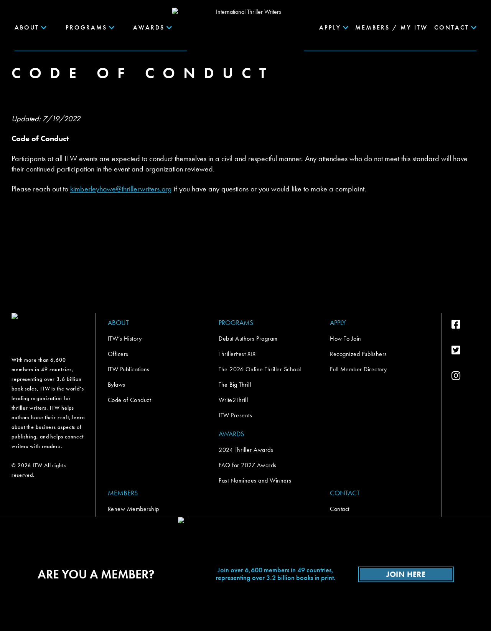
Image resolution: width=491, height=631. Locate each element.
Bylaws (116, 385)
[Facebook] (465, 324)
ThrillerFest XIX (237, 354)
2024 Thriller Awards (246, 450)
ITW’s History (125, 338)
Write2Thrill (233, 400)
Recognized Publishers (358, 354)
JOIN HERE (405, 574)
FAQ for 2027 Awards (248, 465)
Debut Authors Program (248, 338)
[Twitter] (465, 350)
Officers (118, 354)
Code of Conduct (129, 400)
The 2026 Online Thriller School (260, 369)
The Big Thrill (235, 385)
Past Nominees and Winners (255, 480)
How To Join (345, 338)
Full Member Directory (358, 369)
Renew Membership (133, 509)
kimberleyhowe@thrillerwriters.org (121, 189)
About (27, 27)
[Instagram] (465, 375)
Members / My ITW (391, 27)
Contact (339, 509)
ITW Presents (235, 415)
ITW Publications (129, 369)
